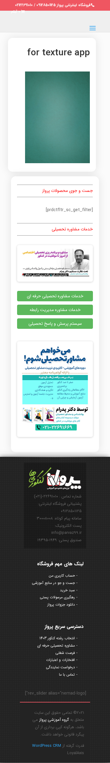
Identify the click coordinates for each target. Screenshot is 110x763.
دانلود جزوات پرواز (61, 604)
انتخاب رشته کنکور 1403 (57, 638)
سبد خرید (67, 590)
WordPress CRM (46, 746)
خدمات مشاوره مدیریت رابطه (55, 309)
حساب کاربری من (62, 575)
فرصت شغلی (65, 653)
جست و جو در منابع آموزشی (53, 583)
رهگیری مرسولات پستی (57, 597)
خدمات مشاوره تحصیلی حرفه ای (55, 296)
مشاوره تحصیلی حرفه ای (56, 645)
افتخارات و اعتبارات (60, 660)
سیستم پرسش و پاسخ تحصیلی (55, 323)
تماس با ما (67, 674)
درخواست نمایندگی (60, 667)
